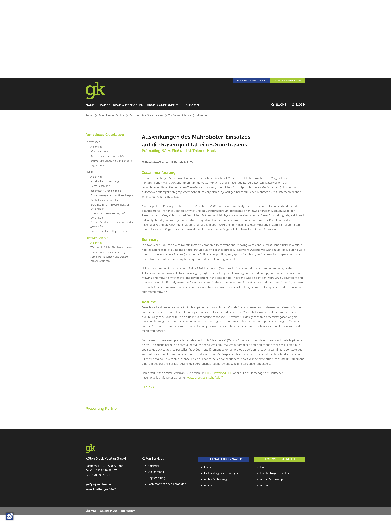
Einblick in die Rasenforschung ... (109, 252)
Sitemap (91, 510)
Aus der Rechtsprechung (104, 181)
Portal (89, 115)
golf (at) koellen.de (98, 484)
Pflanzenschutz (99, 151)
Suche (278, 104)
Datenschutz (108, 510)
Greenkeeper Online (111, 115)
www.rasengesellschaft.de (203, 377)
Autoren (191, 105)
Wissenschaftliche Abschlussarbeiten (111, 247)
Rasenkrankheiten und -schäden (109, 156)
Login (298, 104)
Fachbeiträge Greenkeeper (120, 105)
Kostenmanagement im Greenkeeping (112, 195)
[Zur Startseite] (99, 91)
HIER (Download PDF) (218, 373)
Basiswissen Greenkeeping (105, 190)
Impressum (128, 510)
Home (90, 105)
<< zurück (148, 387)
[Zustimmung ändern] (9, 516)
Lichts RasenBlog (100, 186)
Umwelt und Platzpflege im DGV (108, 231)
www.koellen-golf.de (100, 489)
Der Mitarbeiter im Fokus (104, 200)
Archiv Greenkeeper (163, 105)
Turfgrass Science (179, 115)
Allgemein (202, 115)
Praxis (89, 172)
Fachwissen (93, 142)
